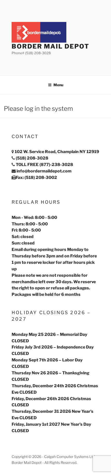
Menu (58, 85)
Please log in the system (38, 108)
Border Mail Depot (50, 46)
